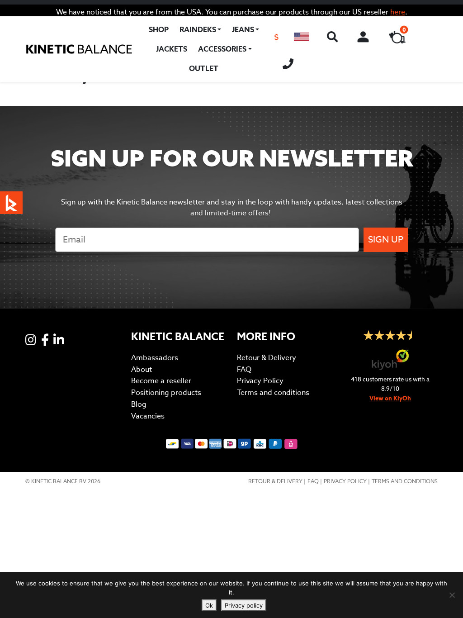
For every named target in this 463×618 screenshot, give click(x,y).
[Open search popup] (332, 36)
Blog (138, 404)
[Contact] (288, 62)
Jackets (171, 49)
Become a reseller (161, 380)
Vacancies (148, 416)
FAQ (244, 369)
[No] (451, 594)
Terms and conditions (273, 392)
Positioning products (166, 392)
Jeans (243, 29)
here (397, 12)
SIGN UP (385, 239)
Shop (159, 29)
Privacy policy (244, 605)
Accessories (222, 49)
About (141, 369)
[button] (301, 36)
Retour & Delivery (266, 357)
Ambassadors (154, 357)
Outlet (203, 68)
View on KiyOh (390, 398)
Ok (209, 605)
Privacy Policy (260, 380)
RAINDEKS (198, 29)
